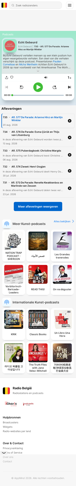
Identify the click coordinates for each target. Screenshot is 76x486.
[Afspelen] (38, 87)
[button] (45, 77)
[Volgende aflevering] (69, 87)
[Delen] (6, 77)
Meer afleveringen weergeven (38, 206)
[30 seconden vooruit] (54, 87)
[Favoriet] (12, 77)
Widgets (7, 426)
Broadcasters (10, 422)
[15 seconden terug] (21, 87)
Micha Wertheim (28, 64)
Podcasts (7, 34)
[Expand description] (38, 71)
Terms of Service (12, 452)
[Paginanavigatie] (69, 5)
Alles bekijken (62, 221)
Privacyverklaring (13, 448)
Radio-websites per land (17, 431)
